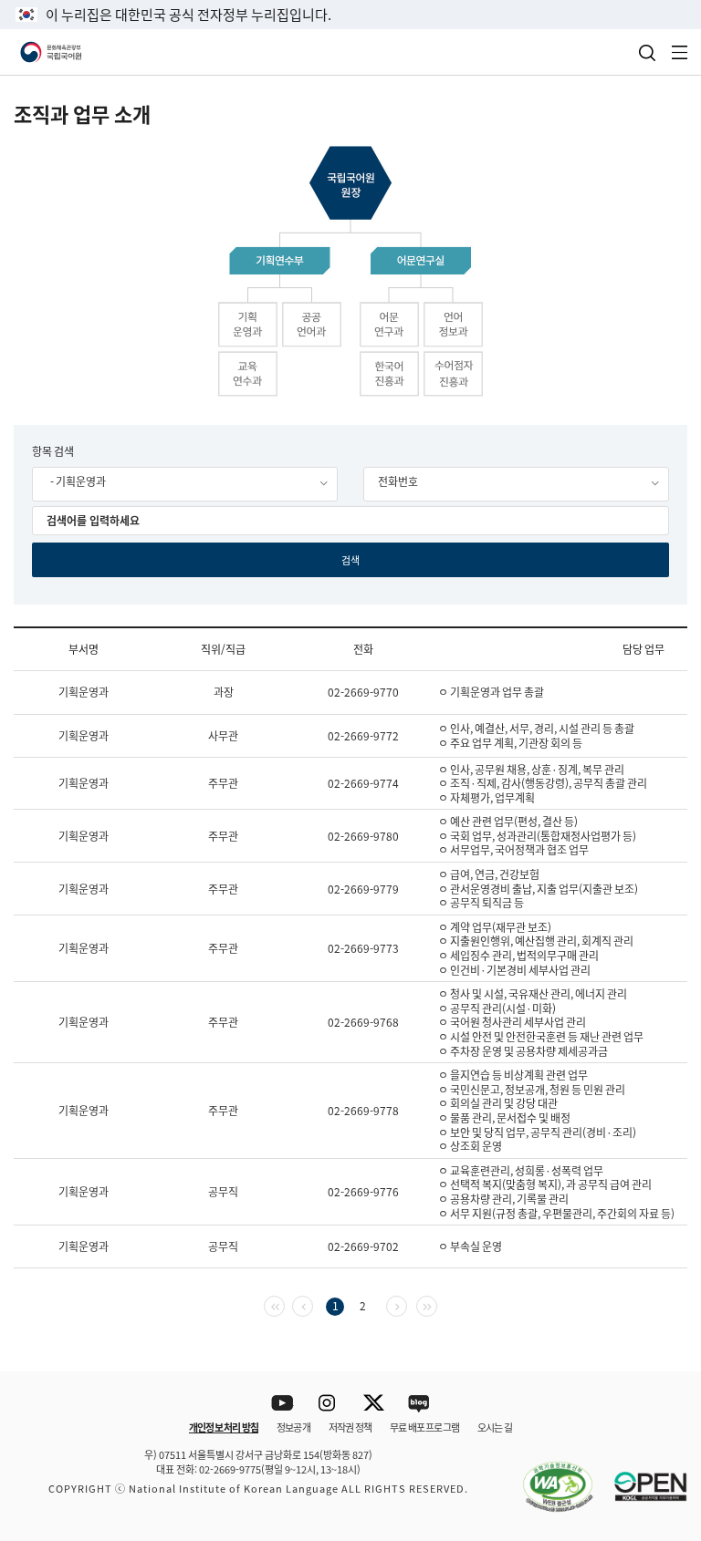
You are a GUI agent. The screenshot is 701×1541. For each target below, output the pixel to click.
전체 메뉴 (680, 52)
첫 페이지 (284, 1304)
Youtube (282, 1403)
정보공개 (293, 1427)
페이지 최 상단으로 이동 (664, 1347)
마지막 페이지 (436, 1304)
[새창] (548, 1476)
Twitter (373, 1403)
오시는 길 (494, 1427)
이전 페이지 (312, 1304)
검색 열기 (647, 53)
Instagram (328, 1403)
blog (419, 1403)
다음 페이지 (406, 1304)
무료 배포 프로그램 (424, 1427)
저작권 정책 (350, 1427)
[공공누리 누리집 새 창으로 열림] (641, 1476)
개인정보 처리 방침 (223, 1427)
